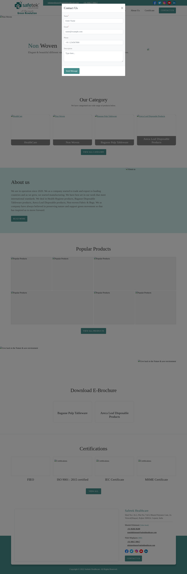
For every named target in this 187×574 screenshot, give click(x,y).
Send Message (71, 71)
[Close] (122, 8)
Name (66, 16)
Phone (66, 38)
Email (66, 27)
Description (68, 48)
